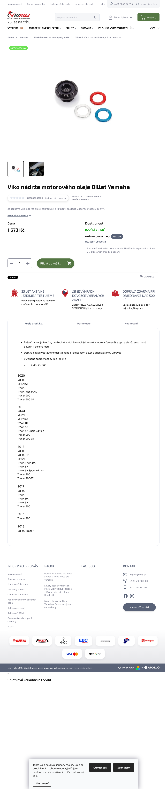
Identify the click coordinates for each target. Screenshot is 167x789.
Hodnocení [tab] (131, 323)
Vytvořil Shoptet (125, 667)
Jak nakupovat (15, 4)
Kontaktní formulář (139, 607)
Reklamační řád (16, 613)
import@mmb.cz (138, 574)
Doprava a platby (36, 4)
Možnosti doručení (95, 242)
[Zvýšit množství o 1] (28, 263)
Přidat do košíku (50, 263)
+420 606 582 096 (139, 580)
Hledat (95, 17)
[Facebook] (125, 595)
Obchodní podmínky (18, 594)
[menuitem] (16, 28)
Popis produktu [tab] (33, 323)
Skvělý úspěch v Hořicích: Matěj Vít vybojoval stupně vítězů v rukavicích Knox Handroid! (58, 590)
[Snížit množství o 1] (11, 263)
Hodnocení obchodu (60, 4)
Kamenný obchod (84, 4)
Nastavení (42, 783)
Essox (11, 626)
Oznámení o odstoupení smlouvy (20, 620)
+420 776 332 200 (139, 587)
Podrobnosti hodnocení (55, 198)
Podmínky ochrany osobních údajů (22, 601)
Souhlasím (123, 767)
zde (35, 775)
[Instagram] (132, 595)
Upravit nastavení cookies (79, 667)
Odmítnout (100, 767)
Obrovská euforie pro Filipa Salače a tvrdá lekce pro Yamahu (58, 576)
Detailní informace (18, 215)
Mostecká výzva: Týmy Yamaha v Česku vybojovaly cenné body (58, 604)
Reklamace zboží (16, 607)
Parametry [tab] (84, 323)
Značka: (80, 199)
